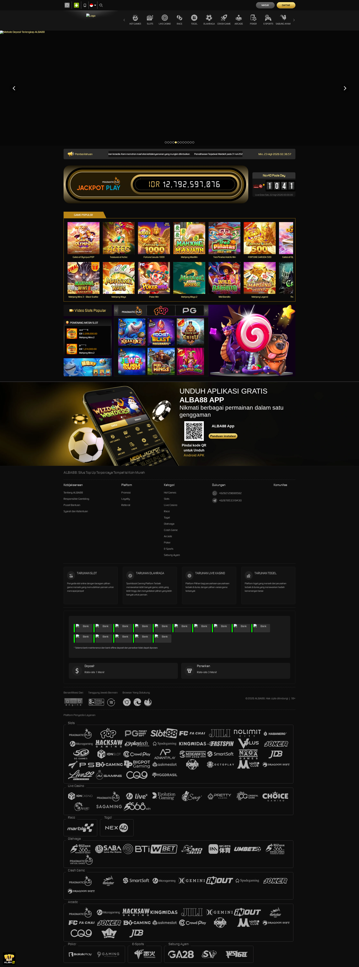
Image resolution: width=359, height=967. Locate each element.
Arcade (239, 23)
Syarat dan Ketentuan (76, 511)
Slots (150, 23)
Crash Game (224, 23)
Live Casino (165, 23)
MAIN (86, 238)
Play (113, 188)
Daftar (286, 5)
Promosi (126, 492)
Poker (253, 23)
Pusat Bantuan (72, 505)
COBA (134, 328)
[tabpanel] (179, 88)
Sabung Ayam (283, 23)
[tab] (132, 310)
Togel (194, 23)
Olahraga (209, 23)
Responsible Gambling (76, 499)
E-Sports (268, 23)
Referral (125, 505)
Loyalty (125, 499)
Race (179, 23)
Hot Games (135, 23)
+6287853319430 (230, 500)
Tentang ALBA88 (73, 492)
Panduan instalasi (223, 436)
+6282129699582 (230, 493)
